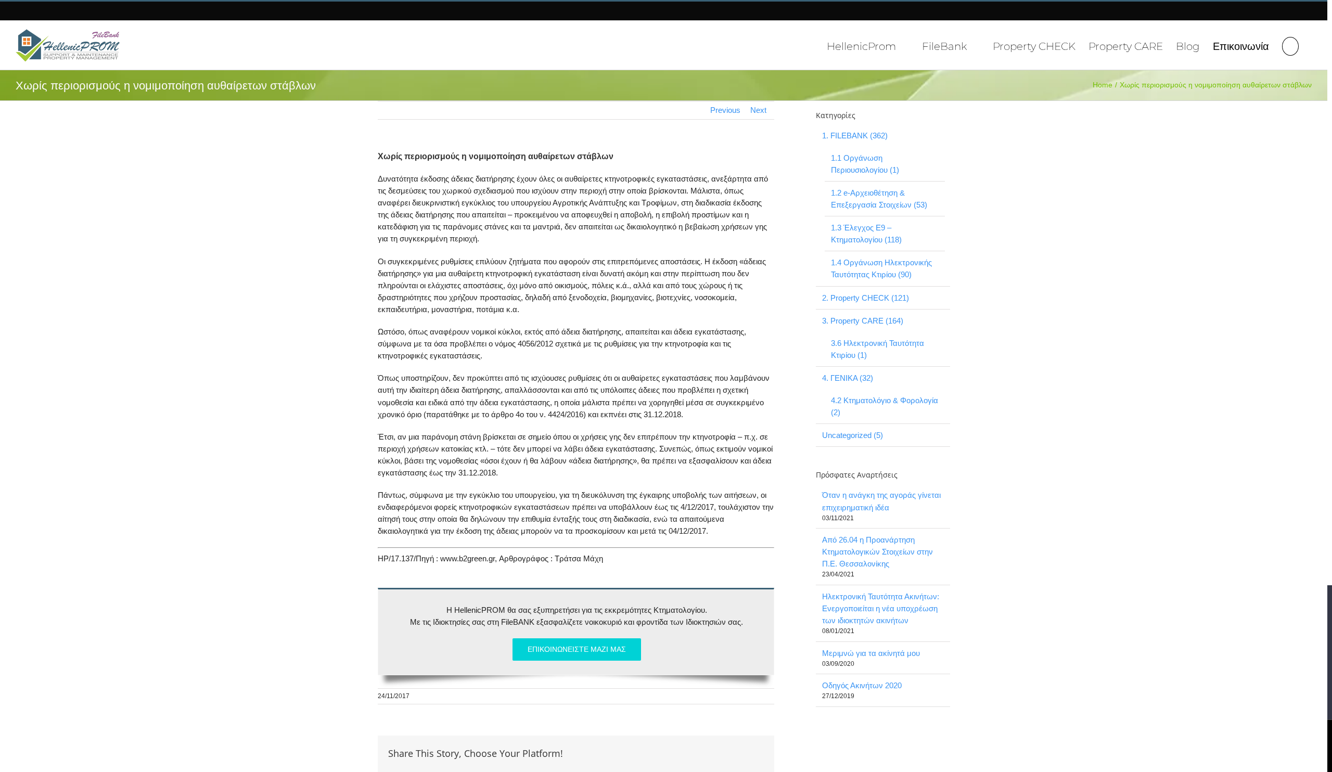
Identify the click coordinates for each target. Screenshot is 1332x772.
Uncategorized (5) (852, 435)
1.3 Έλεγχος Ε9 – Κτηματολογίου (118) (866, 233)
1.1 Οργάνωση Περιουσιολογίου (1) (865, 163)
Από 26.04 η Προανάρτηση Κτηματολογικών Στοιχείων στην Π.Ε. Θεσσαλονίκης (877, 551)
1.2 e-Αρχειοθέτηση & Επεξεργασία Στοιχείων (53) (879, 198)
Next (758, 110)
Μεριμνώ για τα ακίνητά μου (871, 653)
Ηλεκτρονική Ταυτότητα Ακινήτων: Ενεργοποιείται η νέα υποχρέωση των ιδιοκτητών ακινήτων (880, 608)
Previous (725, 110)
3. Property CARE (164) (862, 320)
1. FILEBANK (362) (855, 135)
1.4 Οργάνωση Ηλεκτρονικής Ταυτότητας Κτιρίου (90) (881, 268)
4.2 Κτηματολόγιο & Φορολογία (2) (884, 406)
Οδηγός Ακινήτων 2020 (862, 685)
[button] (1290, 45)
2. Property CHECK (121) (865, 297)
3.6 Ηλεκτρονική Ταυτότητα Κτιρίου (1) (877, 349)
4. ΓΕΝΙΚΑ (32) (847, 378)
